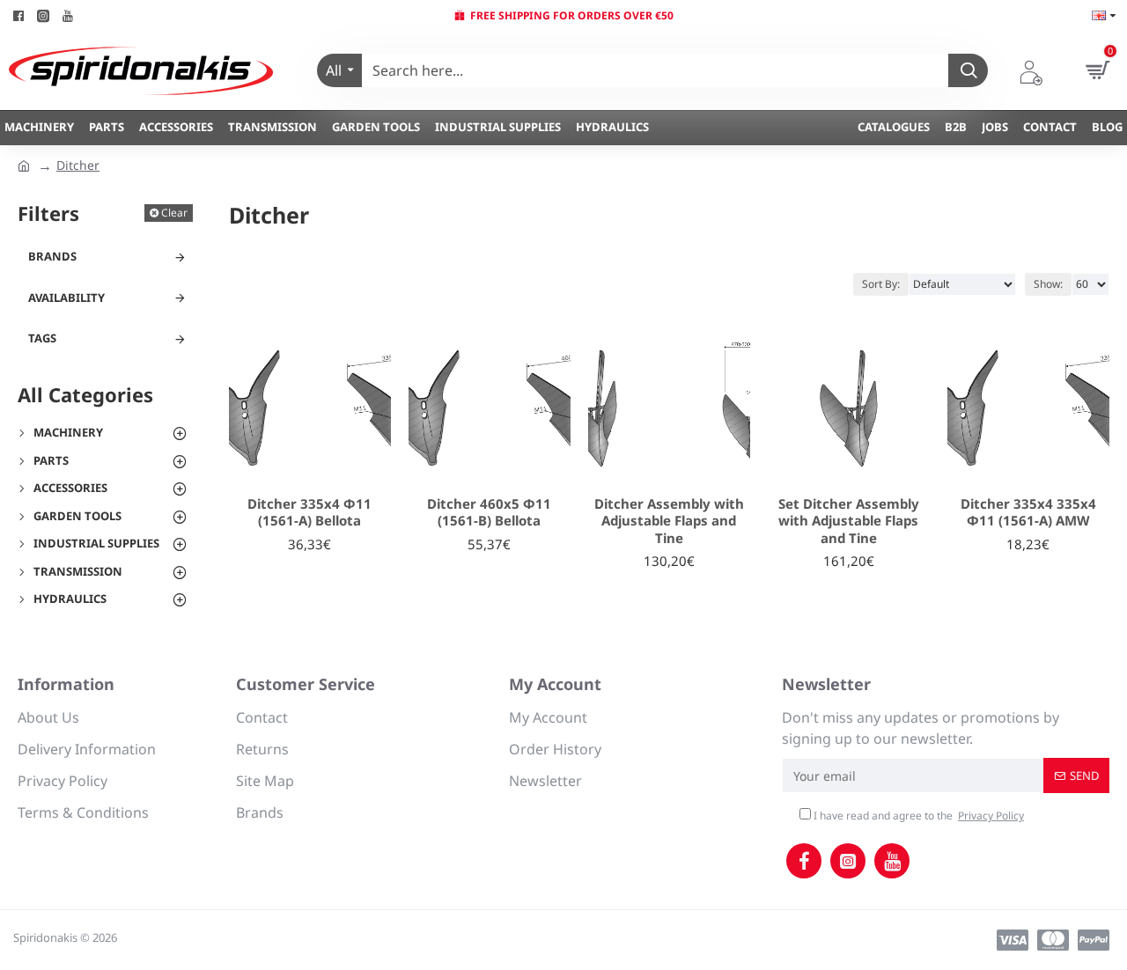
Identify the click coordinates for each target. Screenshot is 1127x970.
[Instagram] (848, 860)
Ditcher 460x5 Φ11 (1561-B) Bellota (489, 513)
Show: (1048, 283)
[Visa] (1012, 940)
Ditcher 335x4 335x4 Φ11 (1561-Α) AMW (1028, 513)
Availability (66, 297)
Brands (52, 256)
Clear (174, 212)
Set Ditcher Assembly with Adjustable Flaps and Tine (848, 521)
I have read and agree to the (917, 815)
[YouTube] (892, 860)
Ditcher (77, 165)
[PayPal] (1093, 940)
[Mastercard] (1053, 940)
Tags (42, 338)
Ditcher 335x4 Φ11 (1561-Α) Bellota (309, 513)
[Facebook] (803, 860)
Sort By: (881, 283)
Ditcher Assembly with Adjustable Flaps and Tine (669, 521)
